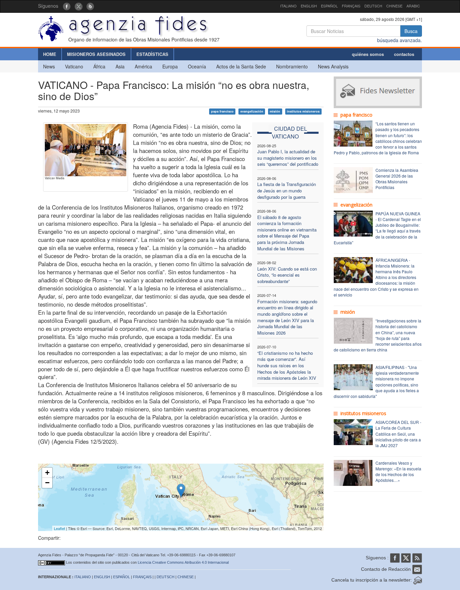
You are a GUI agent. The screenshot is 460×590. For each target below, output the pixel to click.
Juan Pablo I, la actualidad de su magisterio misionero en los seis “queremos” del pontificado (287, 157)
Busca (411, 31)
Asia (120, 66)
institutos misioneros (303, 111)
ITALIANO (288, 5)
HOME (49, 54)
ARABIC (413, 5)
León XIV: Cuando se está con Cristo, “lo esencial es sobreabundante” (287, 275)
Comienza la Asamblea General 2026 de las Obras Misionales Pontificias (396, 178)
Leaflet (59, 528)
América (143, 66)
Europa (170, 66)
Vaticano (74, 66)
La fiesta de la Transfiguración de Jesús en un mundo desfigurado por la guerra (286, 190)
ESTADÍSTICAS (152, 54)
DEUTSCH (373, 5)
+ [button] (47, 472)
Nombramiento (292, 66)
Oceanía (197, 66)
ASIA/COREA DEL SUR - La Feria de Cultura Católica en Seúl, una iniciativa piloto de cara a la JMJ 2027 (398, 433)
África (99, 66)
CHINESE (394, 5)
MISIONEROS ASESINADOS (96, 54)
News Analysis (333, 66)
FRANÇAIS (351, 5)
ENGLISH (309, 5)
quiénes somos (368, 54)
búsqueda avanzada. (399, 40)
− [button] (47, 482)
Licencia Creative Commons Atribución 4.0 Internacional (183, 562)
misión (275, 111)
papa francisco (222, 111)
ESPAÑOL (329, 5)
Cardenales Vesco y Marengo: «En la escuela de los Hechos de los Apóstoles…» (398, 471)
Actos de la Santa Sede (241, 66)
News (49, 66)
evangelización (251, 111)
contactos (404, 54)
